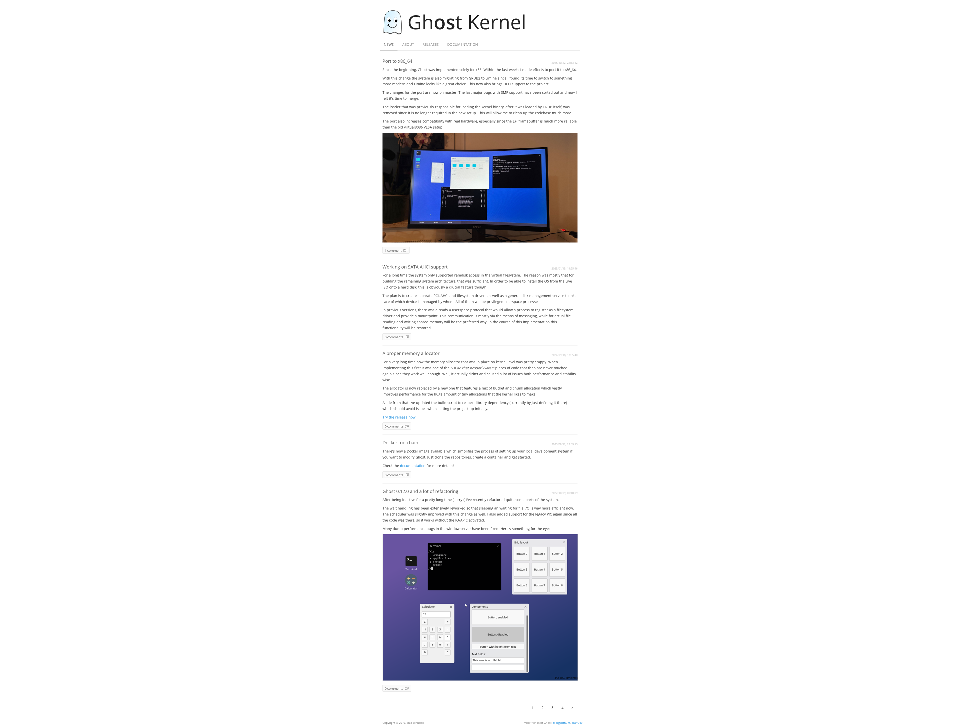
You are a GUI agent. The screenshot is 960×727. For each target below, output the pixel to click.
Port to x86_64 (397, 61)
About (408, 44)
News (389, 44)
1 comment (393, 250)
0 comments (394, 337)
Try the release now (399, 417)
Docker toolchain (400, 443)
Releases (430, 44)
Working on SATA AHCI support (415, 267)
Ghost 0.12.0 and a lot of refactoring (420, 491)
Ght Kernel (467, 21)
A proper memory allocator (411, 353)
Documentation (462, 44)
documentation (413, 465)
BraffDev (577, 722)
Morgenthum (561, 722)
